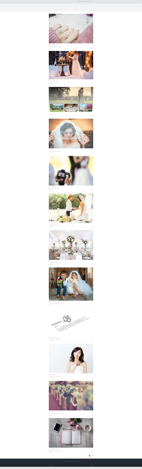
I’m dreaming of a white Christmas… (53, 80)
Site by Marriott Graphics (51, 465)
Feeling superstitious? (52, 149)
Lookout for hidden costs (52, 374)
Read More (92, 115)
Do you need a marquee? (52, 261)
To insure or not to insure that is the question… (55, 337)
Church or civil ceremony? (52, 411)
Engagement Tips (51, 44)
